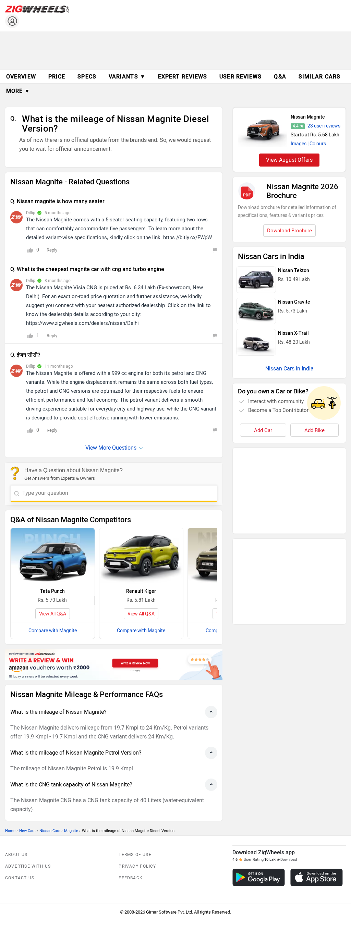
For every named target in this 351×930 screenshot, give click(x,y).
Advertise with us (28, 866)
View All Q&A (52, 614)
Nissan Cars (49, 831)
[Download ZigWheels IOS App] (316, 877)
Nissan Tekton (293, 270)
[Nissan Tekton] (256, 279)
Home (10, 831)
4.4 (296, 126)
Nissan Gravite (294, 302)
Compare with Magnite (52, 631)
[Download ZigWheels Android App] (258, 877)
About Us (16, 854)
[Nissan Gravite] (256, 311)
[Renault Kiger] (141, 556)
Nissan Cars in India (289, 368)
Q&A (280, 76)
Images (298, 144)
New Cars (27, 831)
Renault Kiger (141, 591)
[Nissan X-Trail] (256, 342)
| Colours (316, 144)
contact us (19, 878)
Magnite (71, 831)
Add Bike (314, 430)
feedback (131, 878)
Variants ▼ (127, 76)
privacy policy (137, 866)
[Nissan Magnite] (262, 130)
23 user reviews (323, 126)
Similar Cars (319, 76)
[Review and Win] (113, 664)
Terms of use (135, 854)
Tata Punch (52, 591)
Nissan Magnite (308, 117)
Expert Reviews (182, 76)
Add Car (263, 430)
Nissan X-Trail (293, 333)
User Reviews (240, 76)
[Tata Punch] (53, 556)
